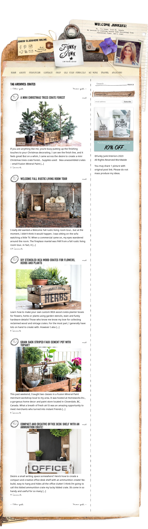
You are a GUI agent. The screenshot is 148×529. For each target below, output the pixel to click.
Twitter (21, 53)
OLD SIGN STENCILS (75, 72)
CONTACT (47, 72)
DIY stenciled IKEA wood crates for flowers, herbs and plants (47, 261)
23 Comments (16, 249)
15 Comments (15, 495)
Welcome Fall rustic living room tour (43, 179)
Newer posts (80, 89)
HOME (13, 72)
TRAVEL (105, 72)
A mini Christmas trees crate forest (42, 97)
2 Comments (15, 168)
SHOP (58, 72)
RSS (26, 53)
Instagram (30, 46)
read (84, 98)
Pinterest (25, 46)
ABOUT (22, 72)
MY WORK (93, 72)
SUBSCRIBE (34, 72)
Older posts (16, 89)
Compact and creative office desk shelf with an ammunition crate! (49, 426)
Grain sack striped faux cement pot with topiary (45, 344)
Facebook (20, 46)
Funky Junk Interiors (67, 51)
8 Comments (15, 331)
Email (31, 53)
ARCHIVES (117, 72)
